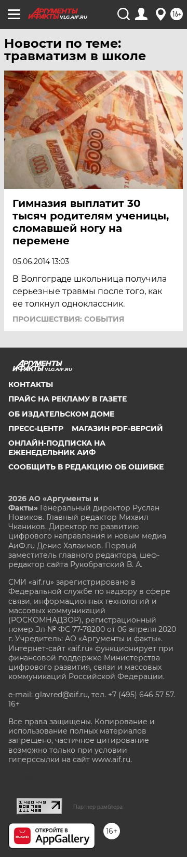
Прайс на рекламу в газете (67, 399)
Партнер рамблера (98, 807)
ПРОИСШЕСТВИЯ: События (68, 319)
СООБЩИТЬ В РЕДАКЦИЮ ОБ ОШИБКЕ (86, 467)
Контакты (30, 384)
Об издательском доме (61, 414)
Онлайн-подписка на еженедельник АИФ (56, 447)
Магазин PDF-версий (117, 428)
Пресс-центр (35, 428)
